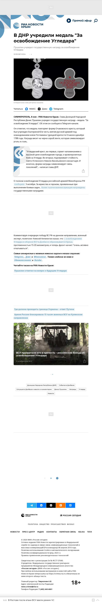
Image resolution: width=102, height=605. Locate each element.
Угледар (82, 389)
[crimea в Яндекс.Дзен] (51, 505)
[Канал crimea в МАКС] (70, 505)
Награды (72, 389)
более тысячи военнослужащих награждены (63, 187)
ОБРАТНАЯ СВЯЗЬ (67, 532)
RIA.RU (81, 532)
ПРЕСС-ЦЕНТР (28, 532)
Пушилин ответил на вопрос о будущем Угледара (40, 271)
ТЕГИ (89, 532)
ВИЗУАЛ (70, 524)
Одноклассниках (22, 260)
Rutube (37, 260)
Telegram (18, 257)
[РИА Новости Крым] (28, 25)
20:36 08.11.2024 (20, 54)
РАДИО (40, 532)
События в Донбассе (66, 385)
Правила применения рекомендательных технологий (44, 555)
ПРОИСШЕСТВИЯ (58, 524)
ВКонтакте (40, 257)
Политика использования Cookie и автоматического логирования (50, 550)
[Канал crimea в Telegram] (31, 505)
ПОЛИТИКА (33, 524)
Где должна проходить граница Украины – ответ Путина (44, 309)
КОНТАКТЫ (51, 532)
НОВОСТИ (15, 532)
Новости (51, 393)
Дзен (28, 257)
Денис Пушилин (60, 389)
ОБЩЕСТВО (44, 524)
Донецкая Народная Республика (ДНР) (41, 385)
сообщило (19, 184)
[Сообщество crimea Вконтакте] (41, 505)
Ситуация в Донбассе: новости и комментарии (34, 389)
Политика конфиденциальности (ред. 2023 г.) (40, 553)
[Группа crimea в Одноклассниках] (60, 505)
